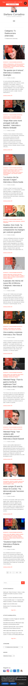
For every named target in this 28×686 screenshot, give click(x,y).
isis (11, 374)
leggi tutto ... (14, 638)
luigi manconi (20, 65)
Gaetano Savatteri (17, 274)
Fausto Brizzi (11, 328)
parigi (11, 429)
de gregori (11, 169)
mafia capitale (14, 535)
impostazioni (12, 681)
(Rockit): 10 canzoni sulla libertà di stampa (12, 597)
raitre (13, 66)
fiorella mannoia (18, 169)
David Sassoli (6, 429)
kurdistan (15, 374)
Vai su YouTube (12, 4)
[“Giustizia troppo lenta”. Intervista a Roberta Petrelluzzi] (14, 524)
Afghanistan (6, 481)
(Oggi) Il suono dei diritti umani (10, 603)
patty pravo (12, 172)
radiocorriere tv (7, 66)
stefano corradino (19, 66)
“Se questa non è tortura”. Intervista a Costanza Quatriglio (13, 72)
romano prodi (12, 375)
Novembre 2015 (8, 361)
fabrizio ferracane (7, 274)
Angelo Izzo (6, 534)
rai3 (15, 328)
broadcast (21, 481)
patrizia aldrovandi (13, 536)
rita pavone (14, 173)
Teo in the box (12, 329)
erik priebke (12, 534)
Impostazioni (21, 683)
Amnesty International (8, 64)
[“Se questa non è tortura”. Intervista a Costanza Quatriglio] (14, 52)
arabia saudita (6, 374)
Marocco (15, 482)
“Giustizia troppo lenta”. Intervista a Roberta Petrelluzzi (12, 544)
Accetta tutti (5, 683)
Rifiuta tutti (13, 683)
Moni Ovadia (20, 374)
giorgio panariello (15, 275)
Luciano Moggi (6, 535)
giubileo (10, 221)
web (13, 483)
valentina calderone (8, 67)
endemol (5, 328)
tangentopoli (6, 539)
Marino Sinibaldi (17, 116)
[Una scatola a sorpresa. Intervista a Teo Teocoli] (14, 317)
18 (17, 572)
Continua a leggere (7, 95)
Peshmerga (5, 375)
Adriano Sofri (6, 116)
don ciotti (5, 221)
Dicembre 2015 (8, 49)
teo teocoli (18, 329)
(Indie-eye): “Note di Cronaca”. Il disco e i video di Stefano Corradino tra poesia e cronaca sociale (14, 594)
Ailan (11, 116)
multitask (20, 482)
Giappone (5, 482)
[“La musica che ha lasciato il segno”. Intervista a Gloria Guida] (14, 159)
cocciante (5, 169)
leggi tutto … (14, 610)
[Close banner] (25, 3)
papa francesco (16, 221)
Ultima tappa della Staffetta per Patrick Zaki (13, 630)
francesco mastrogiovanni (9, 65)
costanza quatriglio (19, 64)
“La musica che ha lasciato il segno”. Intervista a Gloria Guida (13, 179)
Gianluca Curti (6, 275)
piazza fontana (19, 172)
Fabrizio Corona (19, 534)
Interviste (5, 62)
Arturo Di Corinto (14, 481)
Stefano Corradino (14, 14)
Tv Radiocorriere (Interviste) (15, 62)
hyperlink (10, 482)
